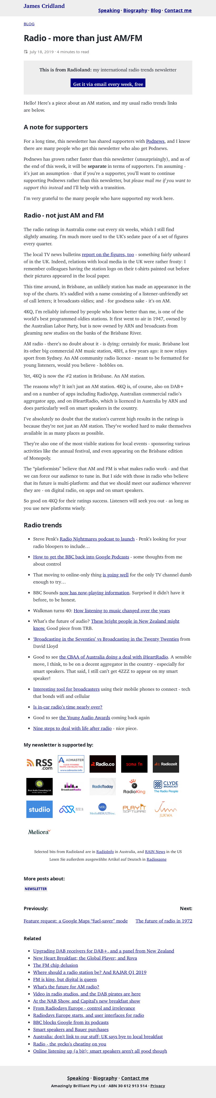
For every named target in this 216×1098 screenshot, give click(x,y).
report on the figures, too (108, 253)
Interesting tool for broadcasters (66, 688)
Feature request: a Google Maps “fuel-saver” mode (76, 919)
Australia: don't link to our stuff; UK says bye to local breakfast (98, 1035)
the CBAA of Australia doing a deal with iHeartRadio (113, 656)
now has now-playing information (94, 591)
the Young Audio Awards (84, 716)
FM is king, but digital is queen (65, 978)
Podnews (155, 140)
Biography (135, 10)
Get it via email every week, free (108, 83)
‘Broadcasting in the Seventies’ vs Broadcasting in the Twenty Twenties (106, 638)
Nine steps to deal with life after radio (72, 727)
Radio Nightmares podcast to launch (97, 538)
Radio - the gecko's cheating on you (69, 1043)
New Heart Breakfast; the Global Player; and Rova (85, 957)
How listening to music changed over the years (122, 609)
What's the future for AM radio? (66, 985)
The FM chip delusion (55, 964)
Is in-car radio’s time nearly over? (67, 706)
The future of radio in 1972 (164, 919)
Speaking (109, 10)
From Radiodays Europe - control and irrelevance (84, 1007)
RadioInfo (105, 850)
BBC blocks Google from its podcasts (71, 1021)
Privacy (157, 1085)
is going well (116, 573)
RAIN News (155, 850)
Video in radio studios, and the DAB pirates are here (87, 992)
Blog (156, 10)
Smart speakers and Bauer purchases (71, 1028)
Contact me (178, 10)
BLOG (29, 23)
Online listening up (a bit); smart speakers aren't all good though (100, 1050)
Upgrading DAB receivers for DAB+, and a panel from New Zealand (103, 950)
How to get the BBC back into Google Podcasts (81, 555)
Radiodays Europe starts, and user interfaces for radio (88, 1014)
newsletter (36, 888)
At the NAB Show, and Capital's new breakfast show (86, 1000)
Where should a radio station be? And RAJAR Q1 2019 (89, 971)
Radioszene (156, 858)
